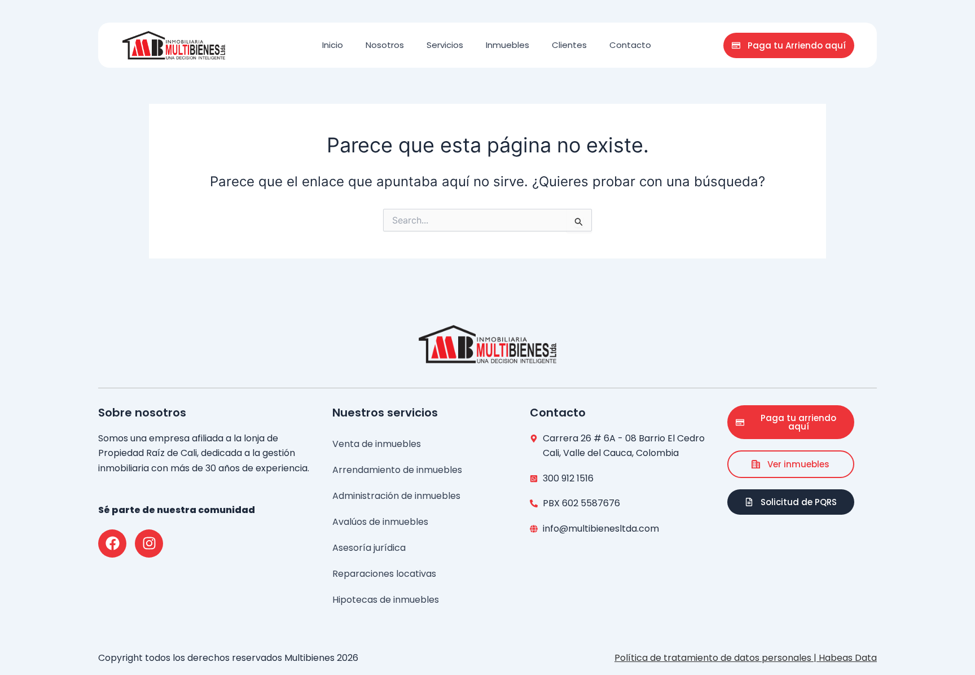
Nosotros (385, 45)
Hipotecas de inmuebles (385, 599)
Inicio (332, 45)
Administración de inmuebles (396, 495)
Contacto (630, 45)
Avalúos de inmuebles (380, 521)
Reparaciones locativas (384, 573)
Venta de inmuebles (376, 443)
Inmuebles (507, 45)
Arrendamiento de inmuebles (397, 469)
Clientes (569, 45)
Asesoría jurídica (369, 547)
